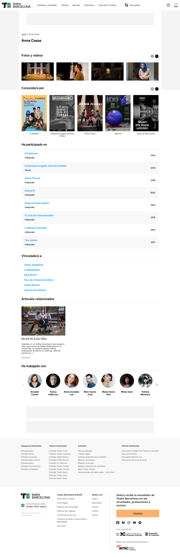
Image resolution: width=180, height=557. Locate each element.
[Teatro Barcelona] (16, 5)
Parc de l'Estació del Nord (38, 280)
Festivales (89, 5)
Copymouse (26, 515)
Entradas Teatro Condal (59, 466)
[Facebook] (117, 522)
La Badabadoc (32, 269)
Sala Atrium (30, 274)
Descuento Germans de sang (134, 460)
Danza (95, 515)
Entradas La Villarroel (58, 463)
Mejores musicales (86, 463)
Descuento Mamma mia (132, 457)
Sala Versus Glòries (35, 290)
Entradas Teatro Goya (58, 475)
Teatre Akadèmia (33, 264)
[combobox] (145, 5)
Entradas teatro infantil (30, 460)
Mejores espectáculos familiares (91, 466)
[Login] (168, 5)
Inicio (23, 34)
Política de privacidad (67, 507)
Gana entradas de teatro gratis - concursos (96, 472)
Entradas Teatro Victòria (59, 469)
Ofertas (65, 5)
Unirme (137, 513)
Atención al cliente (66, 498)
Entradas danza (27, 454)
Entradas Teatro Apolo (58, 472)
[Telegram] (139, 522)
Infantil (95, 511)
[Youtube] (134, 523)
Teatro (95, 498)
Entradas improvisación (30, 466)
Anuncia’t (61, 525)
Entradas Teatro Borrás (58, 457)
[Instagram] (128, 522)
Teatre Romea (32, 285)
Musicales (97, 502)
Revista (76, 5)
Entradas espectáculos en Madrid (92, 457)
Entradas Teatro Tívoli (58, 451)
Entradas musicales (29, 457)
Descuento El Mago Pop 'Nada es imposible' (140, 451)
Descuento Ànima (129, 454)
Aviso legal (62, 502)
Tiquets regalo (84, 454)
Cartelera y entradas (47, 5)
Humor (95, 507)
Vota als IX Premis (107, 5)
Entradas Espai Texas (58, 478)
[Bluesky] (123, 522)
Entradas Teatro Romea (59, 460)
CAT (176, 4)
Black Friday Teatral (86, 469)
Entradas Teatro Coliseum (60, 454)
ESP (176, 6)
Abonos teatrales (85, 451)
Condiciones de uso (66, 515)
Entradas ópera (27, 463)
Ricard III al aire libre (34, 338)
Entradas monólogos (29, 469)
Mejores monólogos (86, 460)
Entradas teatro (27, 451)
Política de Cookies (66, 511)
